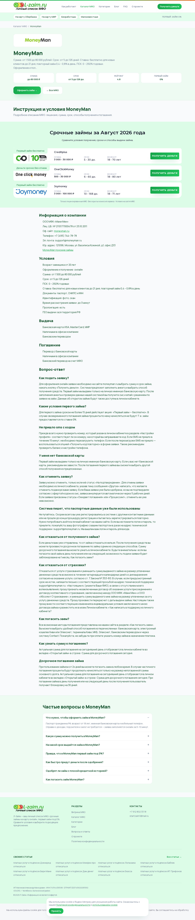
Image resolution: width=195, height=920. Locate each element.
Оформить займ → (27, 90)
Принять (56, 911)
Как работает (69, 6)
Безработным (68, 16)
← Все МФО (52, 90)
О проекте (137, 6)
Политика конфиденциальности (87, 841)
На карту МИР (49, 16)
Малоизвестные (89, 16)
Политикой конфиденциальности (73, 904)
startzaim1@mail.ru (139, 815)
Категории (104, 6)
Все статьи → (174, 856)
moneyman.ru (61, 231)
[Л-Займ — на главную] (30, 6)
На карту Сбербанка (26, 16)
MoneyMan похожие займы (58, 250)
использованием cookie (104, 904)
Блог (116, 6)
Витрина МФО (78, 812)
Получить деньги (169, 6)
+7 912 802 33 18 (138, 811)
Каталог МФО (87, 6)
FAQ (125, 6)
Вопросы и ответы (80, 831)
